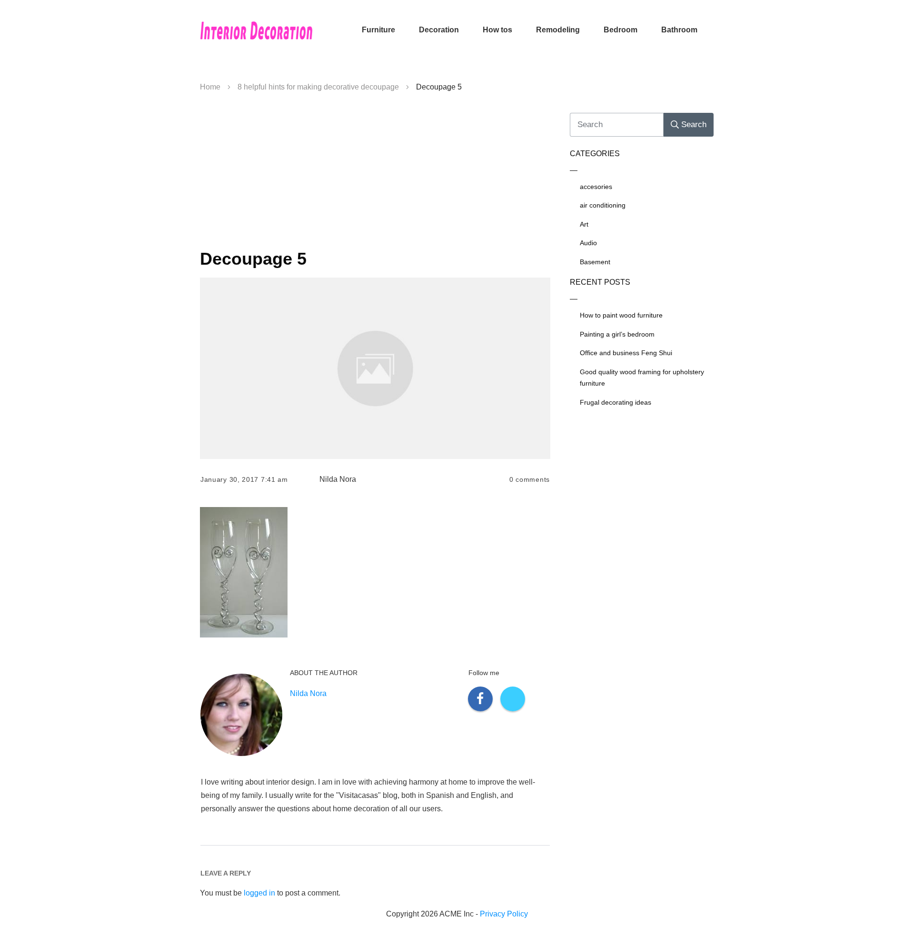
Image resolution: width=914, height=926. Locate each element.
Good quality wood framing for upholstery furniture (642, 378)
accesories (596, 186)
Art (584, 224)
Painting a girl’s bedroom (617, 334)
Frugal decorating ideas (615, 402)
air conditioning (603, 205)
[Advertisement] (375, 174)
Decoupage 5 (253, 259)
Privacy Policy (504, 914)
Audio (588, 243)
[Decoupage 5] (375, 368)
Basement (595, 262)
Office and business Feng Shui (626, 353)
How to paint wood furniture (621, 315)
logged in (259, 893)
